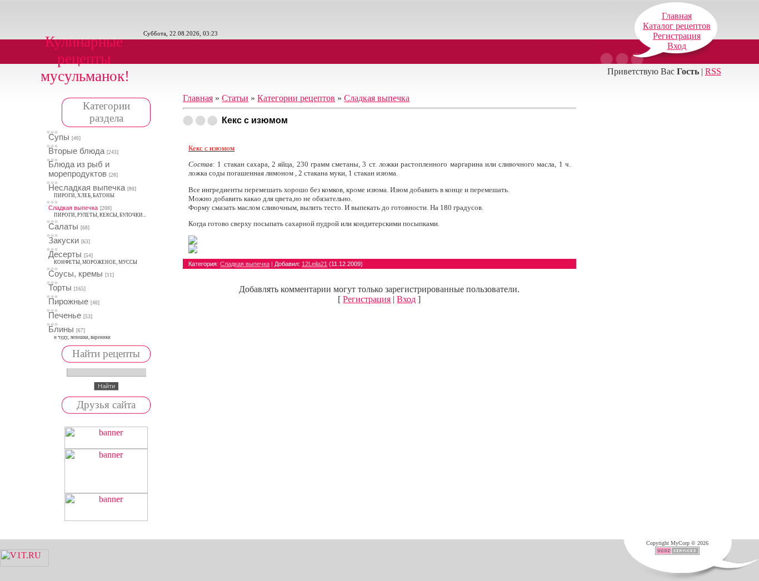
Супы (58, 137)
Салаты (63, 226)
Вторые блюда (76, 151)
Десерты (65, 254)
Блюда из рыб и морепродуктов (78, 169)
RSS (713, 71)
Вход (676, 46)
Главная (677, 16)
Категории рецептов (296, 98)
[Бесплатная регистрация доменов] (24, 563)
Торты (60, 287)
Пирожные (68, 301)
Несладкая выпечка (86, 187)
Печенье (64, 315)
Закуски (63, 240)
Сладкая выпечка (73, 207)
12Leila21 (314, 264)
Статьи (235, 98)
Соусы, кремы (75, 273)
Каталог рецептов (677, 26)
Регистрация (677, 36)
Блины (61, 329)
